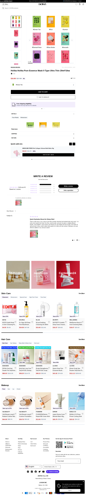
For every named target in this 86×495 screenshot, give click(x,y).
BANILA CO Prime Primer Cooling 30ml (76, 415)
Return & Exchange (22, 443)
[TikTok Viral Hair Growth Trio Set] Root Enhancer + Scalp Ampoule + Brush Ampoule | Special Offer (9, 370)
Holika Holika (15, 67)
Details (13, 113)
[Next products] (83, 313)
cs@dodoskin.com (43, 489)
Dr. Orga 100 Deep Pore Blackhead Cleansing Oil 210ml (25, 324)
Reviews (20, 449)
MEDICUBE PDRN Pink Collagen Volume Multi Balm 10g (38, 148)
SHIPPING (14, 133)
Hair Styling (13, 343)
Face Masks (15, 117)
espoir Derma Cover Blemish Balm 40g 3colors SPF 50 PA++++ (59, 415)
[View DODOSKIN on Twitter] (39, 471)
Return (13, 138)
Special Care (23, 297)
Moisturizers (24, 117)
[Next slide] (71, 40)
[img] (73, 78)
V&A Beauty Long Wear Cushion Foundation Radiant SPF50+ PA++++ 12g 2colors (26, 415)
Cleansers (5, 297)
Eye (9, 389)
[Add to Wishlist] (15, 322)
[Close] (83, 481)
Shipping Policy (21, 441)
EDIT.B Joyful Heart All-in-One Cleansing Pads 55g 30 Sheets (9, 324)
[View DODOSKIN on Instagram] (28, 471)
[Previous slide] (29, 40)
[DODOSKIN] (42, 4)
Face (3, 389)
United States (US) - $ (50, 466)
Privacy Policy (46, 441)
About (6, 438)
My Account (33, 438)
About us (7, 441)
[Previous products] (2, 313)
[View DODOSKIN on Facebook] (35, 471)
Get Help (20, 438)
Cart (31, 441)
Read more (14, 129)
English (31, 466)
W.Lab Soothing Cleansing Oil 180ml (42, 323)
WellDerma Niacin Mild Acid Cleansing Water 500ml (76, 324)
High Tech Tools (33, 297)
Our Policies (46, 438)
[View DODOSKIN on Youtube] (43, 471)
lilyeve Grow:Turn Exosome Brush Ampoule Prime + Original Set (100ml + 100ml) (59, 370)
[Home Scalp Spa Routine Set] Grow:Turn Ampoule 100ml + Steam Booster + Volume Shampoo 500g (77, 370)
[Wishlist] (76, 4)
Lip (13, 389)
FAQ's (19, 447)
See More (82, 293)
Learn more (65, 487)
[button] (12, 73)
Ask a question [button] (68, 190)
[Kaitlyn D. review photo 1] (34, 234)
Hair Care (5, 343)
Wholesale (7, 447)
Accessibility (46, 447)
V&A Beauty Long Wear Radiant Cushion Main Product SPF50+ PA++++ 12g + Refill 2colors (9, 415)
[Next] (74, 144)
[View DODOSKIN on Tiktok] (32, 471)
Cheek (18, 389)
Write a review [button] (68, 186)
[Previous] (70, 144)
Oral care (36, 343)
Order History (33, 443)
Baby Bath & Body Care (25, 343)
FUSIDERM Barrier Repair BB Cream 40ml (43, 415)
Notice (19, 445)
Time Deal (43, 297)
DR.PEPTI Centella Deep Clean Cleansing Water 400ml (59, 324)
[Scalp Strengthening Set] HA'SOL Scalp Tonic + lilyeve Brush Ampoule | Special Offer (43, 370)
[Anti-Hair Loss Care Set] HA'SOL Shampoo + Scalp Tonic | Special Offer (26, 370)
